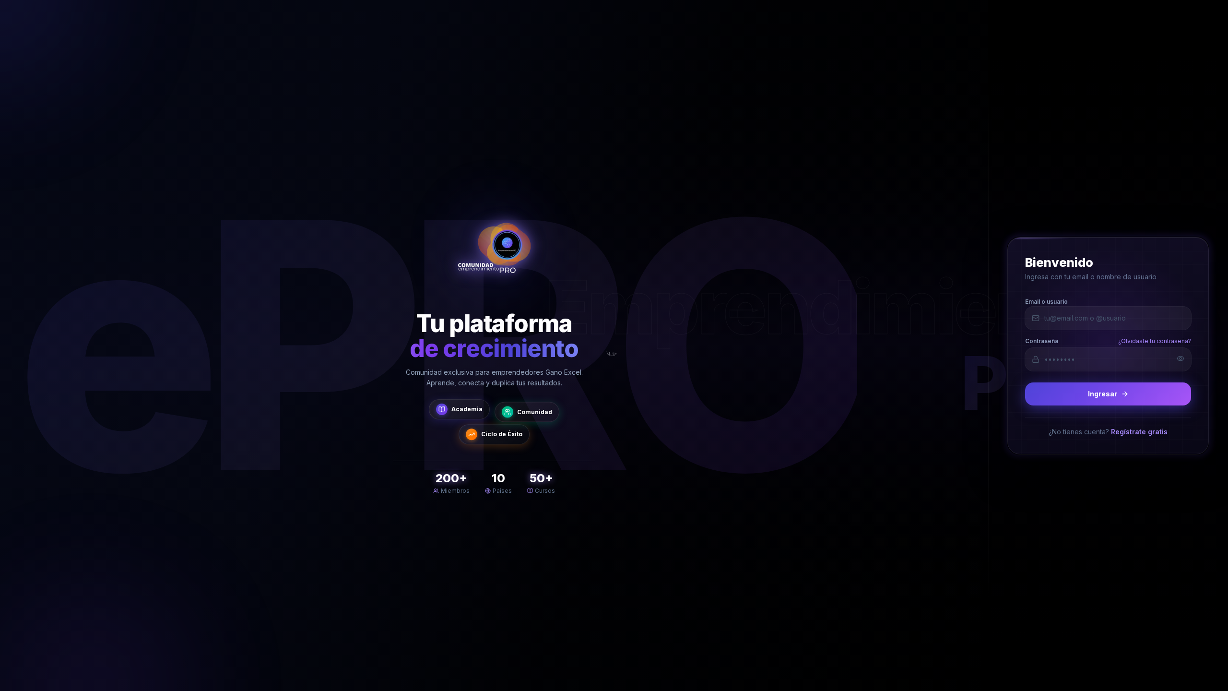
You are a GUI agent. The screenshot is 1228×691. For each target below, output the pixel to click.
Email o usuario (1046, 301)
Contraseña (1041, 340)
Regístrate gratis (1139, 431)
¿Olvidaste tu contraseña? (1154, 340)
